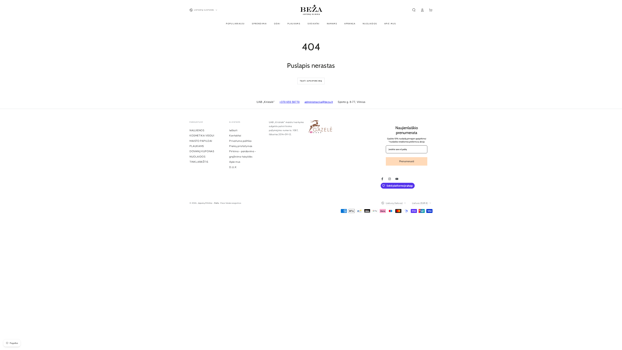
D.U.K (233, 167)
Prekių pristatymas (240, 146)
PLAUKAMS (197, 146)
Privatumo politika (240, 140)
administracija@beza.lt (319, 102)
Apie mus (234, 161)
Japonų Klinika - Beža (208, 203)
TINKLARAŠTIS (199, 161)
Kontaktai (235, 135)
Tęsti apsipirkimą (311, 81)
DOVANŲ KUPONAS (202, 151)
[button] (414, 10)
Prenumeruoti (406, 161)
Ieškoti (233, 130)
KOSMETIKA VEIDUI (202, 135)
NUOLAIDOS (197, 156)
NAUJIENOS (197, 130)
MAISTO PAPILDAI (201, 140)
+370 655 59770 (289, 102)
